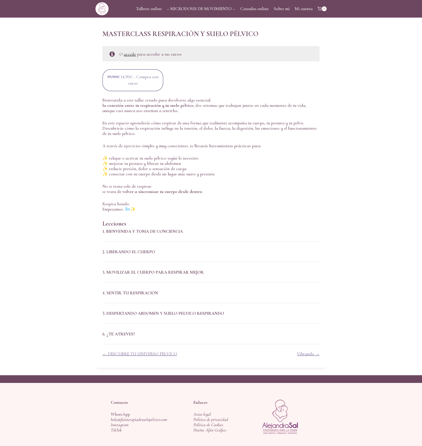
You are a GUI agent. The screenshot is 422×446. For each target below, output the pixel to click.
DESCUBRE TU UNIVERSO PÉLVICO (142, 354)
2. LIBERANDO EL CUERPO (128, 252)
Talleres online (149, 8)
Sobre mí (281, 8)
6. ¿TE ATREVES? (118, 334)
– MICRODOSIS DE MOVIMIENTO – (201, 8)
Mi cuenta (304, 8)
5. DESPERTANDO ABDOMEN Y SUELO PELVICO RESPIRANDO (163, 313)
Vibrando (306, 354)
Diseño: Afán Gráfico (209, 430)
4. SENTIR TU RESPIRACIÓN (130, 293)
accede (130, 54)
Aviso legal (202, 414)
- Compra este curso (133, 82)
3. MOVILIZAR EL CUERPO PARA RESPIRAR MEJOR (153, 272)
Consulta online (254, 8)
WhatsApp (120, 414)
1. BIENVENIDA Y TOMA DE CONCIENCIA (142, 231)
